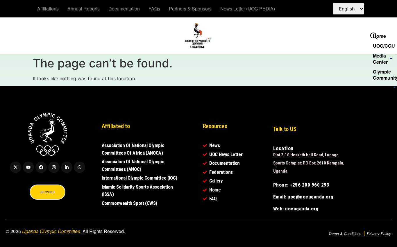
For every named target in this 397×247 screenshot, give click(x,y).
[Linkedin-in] (66, 167)
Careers (381, 113)
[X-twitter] (15, 167)
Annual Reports (83, 8)
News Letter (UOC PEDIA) (247, 8)
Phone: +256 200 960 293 (301, 185)
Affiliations (48, 8)
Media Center (380, 58)
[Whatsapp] (79, 167)
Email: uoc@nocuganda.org (303, 197)
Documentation (124, 8)
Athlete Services (382, 100)
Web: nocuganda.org (296, 209)
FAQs (154, 8)
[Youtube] (28, 167)
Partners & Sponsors (190, 8)
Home (379, 36)
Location (283, 148)
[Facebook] (41, 167)
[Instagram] (54, 167)
